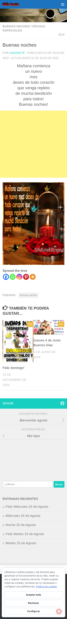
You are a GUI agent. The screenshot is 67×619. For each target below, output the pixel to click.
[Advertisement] (33, 144)
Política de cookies (46, 586)
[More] (33, 277)
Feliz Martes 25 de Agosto (25, 534)
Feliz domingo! (13, 368)
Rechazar (33, 602)
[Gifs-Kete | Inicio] (13, 4)
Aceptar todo (33, 594)
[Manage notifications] (59, 611)
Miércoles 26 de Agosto (23, 516)
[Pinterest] (26, 277)
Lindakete (17, 52)
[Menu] (62, 4)
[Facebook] (6, 277)
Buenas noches (16, 26)
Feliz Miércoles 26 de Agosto (27, 506)
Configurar (33, 611)
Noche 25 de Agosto (21, 525)
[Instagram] (19, 277)
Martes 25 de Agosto (21, 543)
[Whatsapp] (13, 277)
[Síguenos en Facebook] (62, 403)
